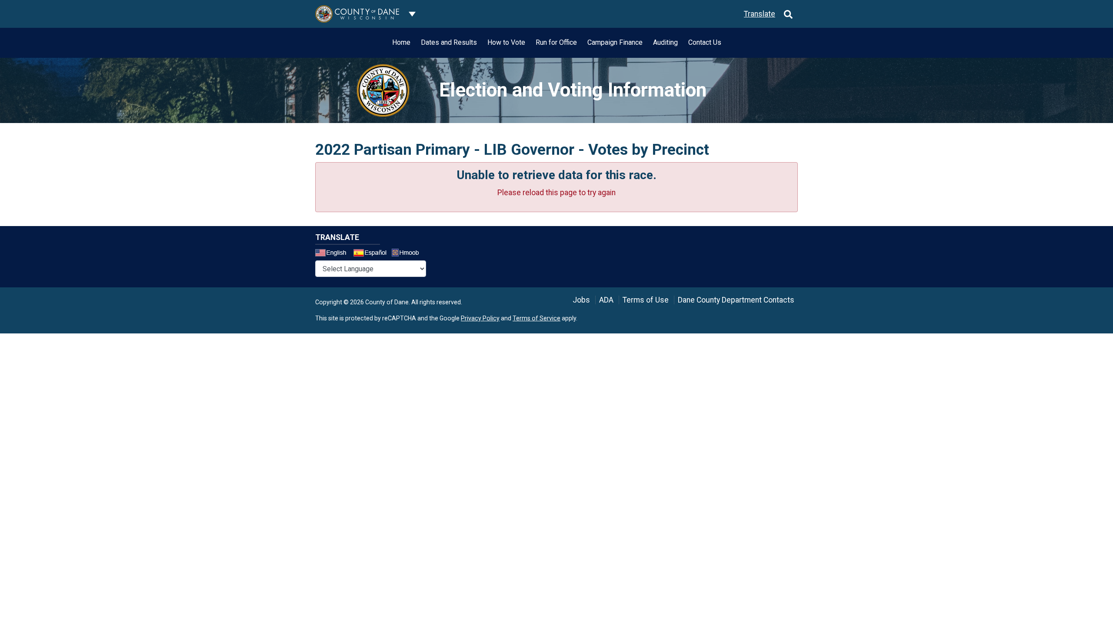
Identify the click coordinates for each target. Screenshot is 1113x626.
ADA (606, 300)
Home (401, 42)
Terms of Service (536, 318)
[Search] (788, 14)
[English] (333, 254)
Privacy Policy (480, 318)
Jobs (581, 300)
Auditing (665, 42)
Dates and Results (449, 42)
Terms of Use (646, 300)
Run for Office (556, 42)
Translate (759, 14)
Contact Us (704, 42)
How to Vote (506, 42)
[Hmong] (408, 254)
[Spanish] (371, 254)
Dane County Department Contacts (736, 300)
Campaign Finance (615, 42)
